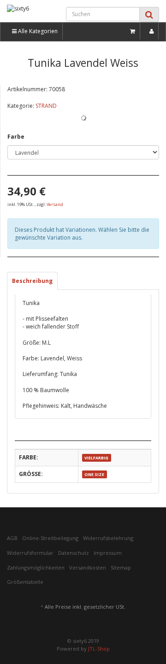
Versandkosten (87, 567)
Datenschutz (73, 552)
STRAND (46, 106)
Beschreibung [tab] (32, 281)
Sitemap (121, 567)
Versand (55, 204)
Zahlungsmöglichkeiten (36, 567)
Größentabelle (25, 581)
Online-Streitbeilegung (50, 538)
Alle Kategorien (37, 31)
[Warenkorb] (132, 31)
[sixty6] (27, 12)
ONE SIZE (94, 474)
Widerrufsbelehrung (108, 538)
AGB (12, 538)
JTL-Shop (99, 648)
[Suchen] (149, 14)
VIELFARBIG (96, 458)
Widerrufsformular (30, 552)
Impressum (108, 552)
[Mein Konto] (152, 31)
